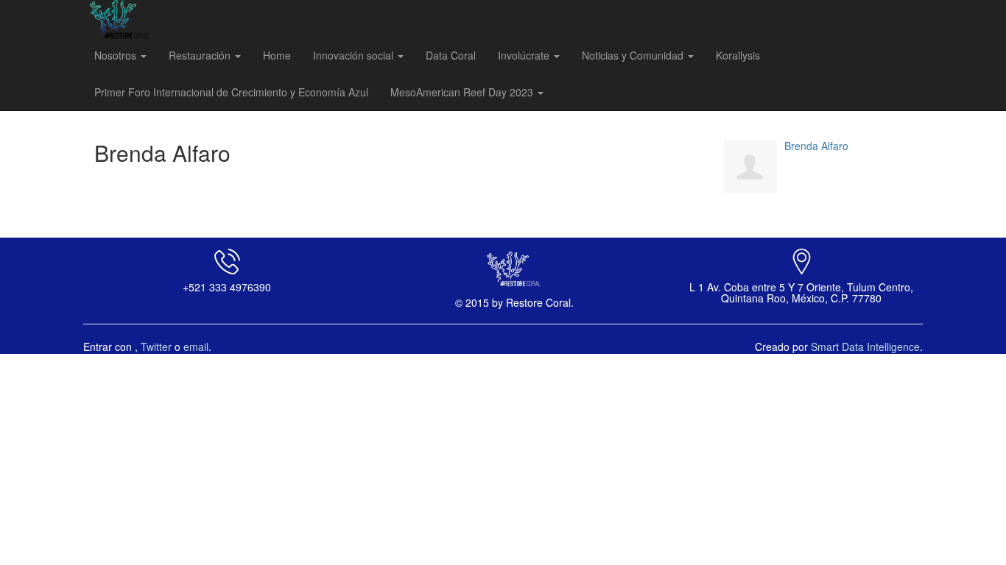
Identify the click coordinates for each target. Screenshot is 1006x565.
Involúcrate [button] (525, 55)
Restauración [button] (201, 55)
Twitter (156, 346)
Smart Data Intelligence (865, 346)
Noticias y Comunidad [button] (634, 55)
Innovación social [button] (354, 55)
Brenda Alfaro (816, 145)
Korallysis (738, 55)
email (195, 346)
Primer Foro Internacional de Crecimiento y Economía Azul (231, 92)
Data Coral (451, 55)
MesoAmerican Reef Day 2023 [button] (463, 92)
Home (277, 55)
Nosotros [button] (116, 55)
